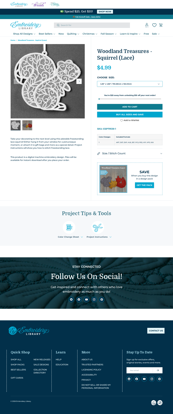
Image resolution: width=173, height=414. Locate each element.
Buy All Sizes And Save (130, 114)
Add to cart (129, 107)
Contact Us (156, 330)
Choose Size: (105, 77)
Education (62, 364)
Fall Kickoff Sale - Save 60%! (87, 17)
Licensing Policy (91, 370)
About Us (87, 359)
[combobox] (92, 25)
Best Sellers (45, 33)
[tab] (70, 229)
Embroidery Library (23, 401)
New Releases (42, 359)
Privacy (86, 380)
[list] (48, 81)
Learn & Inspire (129, 33)
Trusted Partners (92, 364)
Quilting (71, 33)
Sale (154, 33)
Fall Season (107, 33)
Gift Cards (17, 378)
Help (59, 359)
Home (13, 40)
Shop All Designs (23, 33)
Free (146, 33)
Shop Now (105, 11)
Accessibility (89, 375)
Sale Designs (41, 364)
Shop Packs (17, 364)
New (61, 33)
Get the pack (144, 185)
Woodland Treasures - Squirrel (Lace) (32, 40)
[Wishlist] (154, 25)
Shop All (16, 359)
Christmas (88, 33)
